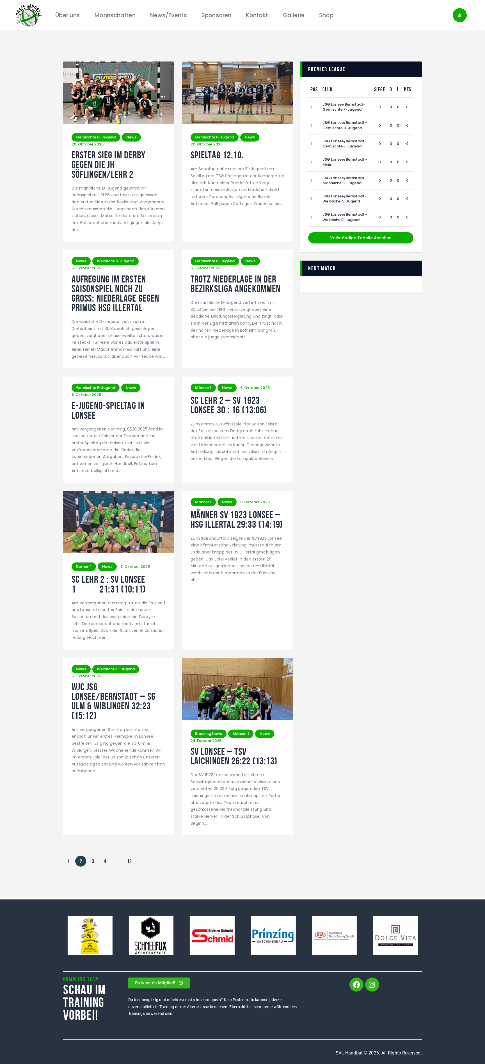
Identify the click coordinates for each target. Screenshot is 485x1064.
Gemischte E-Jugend (95, 387)
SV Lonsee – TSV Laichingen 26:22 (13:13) (234, 756)
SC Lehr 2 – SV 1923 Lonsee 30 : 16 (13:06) (229, 405)
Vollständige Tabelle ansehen (361, 238)
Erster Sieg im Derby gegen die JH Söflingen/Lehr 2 (108, 164)
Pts (407, 89)
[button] (28, 936)
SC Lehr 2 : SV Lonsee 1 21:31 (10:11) (109, 584)
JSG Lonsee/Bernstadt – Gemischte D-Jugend (345, 125)
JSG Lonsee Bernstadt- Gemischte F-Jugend (343, 107)
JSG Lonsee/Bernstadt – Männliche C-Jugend (345, 180)
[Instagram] (372, 985)
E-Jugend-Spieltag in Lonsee (108, 410)
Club (327, 89)
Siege (379, 89)
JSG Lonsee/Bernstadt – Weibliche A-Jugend (345, 198)
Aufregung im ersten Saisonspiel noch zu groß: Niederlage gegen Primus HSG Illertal (115, 293)
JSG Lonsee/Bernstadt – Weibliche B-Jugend (345, 217)
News (131, 137)
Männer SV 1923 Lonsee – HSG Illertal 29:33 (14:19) (237, 519)
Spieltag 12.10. (217, 155)
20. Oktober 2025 (88, 144)
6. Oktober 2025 (86, 268)
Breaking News (208, 733)
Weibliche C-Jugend (116, 669)
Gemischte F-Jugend (214, 137)
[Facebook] (356, 985)
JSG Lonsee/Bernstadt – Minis (345, 162)
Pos (314, 89)
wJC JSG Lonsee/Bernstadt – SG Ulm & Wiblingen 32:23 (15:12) (113, 701)
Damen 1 (83, 566)
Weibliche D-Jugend (115, 261)
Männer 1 (203, 387)
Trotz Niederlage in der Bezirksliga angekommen (235, 283)
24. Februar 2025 (206, 740)
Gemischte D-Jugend (96, 137)
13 (131, 860)
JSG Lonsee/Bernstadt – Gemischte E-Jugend (345, 143)
